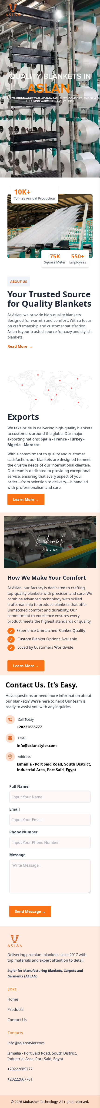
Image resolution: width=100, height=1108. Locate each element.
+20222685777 (29, 727)
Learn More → (26, 499)
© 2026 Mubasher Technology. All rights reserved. (50, 1101)
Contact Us (17, 1019)
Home (12, 999)
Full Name (18, 786)
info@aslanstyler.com (37, 745)
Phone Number (23, 832)
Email (14, 809)
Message (17, 854)
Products (15, 1009)
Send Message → (30, 911)
